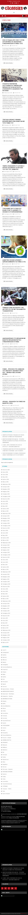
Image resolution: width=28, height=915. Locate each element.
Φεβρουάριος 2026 (6, 484)
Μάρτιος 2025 (5, 511)
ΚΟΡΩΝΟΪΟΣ (5, 742)
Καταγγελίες (5, 732)
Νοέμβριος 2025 (6, 491)
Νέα (3, 752)
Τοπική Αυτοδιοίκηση (7, 783)
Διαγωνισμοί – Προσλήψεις (8, 693)
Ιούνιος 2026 (5, 474)
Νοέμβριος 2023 (6, 550)
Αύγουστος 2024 (6, 528)
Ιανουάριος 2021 (6, 632)
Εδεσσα (4, 708)
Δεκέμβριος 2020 (6, 635)
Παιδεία (4, 757)
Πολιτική (4, 766)
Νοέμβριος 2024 (6, 520)
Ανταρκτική (5, 669)
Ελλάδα (4, 710)
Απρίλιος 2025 (6, 508)
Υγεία (4, 791)
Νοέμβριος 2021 (6, 608)
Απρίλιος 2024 (6, 537)
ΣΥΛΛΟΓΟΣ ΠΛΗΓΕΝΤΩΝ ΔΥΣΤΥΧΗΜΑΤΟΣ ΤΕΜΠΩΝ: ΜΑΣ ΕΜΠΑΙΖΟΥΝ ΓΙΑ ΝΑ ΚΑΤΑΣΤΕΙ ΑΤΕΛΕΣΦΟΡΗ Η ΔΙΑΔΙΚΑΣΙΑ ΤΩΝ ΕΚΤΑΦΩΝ (12, 87)
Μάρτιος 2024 (5, 540)
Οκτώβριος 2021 (6, 610)
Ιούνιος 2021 (5, 620)
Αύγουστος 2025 (6, 498)
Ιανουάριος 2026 (6, 486)
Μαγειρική (5, 744)
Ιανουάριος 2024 (6, 545)
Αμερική (4, 662)
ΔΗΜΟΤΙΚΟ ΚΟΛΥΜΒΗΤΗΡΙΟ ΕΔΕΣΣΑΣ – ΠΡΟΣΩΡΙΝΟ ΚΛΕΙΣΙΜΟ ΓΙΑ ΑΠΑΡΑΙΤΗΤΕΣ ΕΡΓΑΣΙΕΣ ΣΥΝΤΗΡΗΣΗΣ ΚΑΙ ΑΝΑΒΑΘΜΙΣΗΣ (14, 441)
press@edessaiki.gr (6, 810)
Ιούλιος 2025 (5, 501)
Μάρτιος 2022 (5, 598)
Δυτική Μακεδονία (6, 706)
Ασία (4, 679)
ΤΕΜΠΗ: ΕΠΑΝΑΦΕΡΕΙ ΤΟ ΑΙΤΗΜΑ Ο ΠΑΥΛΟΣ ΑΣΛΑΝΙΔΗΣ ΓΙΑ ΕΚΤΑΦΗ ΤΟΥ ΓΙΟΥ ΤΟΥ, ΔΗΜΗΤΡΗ (13, 167)
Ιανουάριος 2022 (6, 603)
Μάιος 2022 (5, 593)
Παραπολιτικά (5, 759)
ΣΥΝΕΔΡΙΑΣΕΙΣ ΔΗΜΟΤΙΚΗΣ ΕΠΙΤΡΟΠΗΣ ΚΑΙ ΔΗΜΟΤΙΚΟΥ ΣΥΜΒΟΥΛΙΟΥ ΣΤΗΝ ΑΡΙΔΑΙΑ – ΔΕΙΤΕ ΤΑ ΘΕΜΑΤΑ (14, 450)
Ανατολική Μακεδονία (7, 667)
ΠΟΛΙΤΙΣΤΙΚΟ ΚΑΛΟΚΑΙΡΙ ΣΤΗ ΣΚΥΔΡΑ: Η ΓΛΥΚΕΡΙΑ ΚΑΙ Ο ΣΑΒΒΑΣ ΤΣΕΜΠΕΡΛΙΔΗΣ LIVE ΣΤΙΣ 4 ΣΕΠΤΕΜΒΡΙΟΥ (14, 454)
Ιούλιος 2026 (5, 472)
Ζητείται (4, 727)
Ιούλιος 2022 (5, 588)
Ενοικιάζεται (5, 713)
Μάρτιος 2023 (5, 569)
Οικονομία (5, 754)
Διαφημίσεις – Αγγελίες (8, 696)
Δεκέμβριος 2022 (6, 576)
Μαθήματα (5, 747)
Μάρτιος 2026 (5, 481)
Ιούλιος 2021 (5, 618)
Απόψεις (4, 672)
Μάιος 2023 (5, 564)
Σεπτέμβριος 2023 (6, 554)
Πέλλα (4, 761)
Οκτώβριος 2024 (6, 523)
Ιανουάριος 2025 (6, 515)
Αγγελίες (4, 654)
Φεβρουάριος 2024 (6, 542)
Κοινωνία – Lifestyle (7, 737)
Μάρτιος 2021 (5, 627)
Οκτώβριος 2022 (6, 581)
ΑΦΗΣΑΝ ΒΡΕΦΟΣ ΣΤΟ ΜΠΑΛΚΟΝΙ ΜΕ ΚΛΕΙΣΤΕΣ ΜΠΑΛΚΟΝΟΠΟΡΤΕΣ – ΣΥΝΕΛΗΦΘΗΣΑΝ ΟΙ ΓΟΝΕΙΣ (13, 340)
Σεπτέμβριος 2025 (6, 496)
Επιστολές (5, 718)
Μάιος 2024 (5, 535)
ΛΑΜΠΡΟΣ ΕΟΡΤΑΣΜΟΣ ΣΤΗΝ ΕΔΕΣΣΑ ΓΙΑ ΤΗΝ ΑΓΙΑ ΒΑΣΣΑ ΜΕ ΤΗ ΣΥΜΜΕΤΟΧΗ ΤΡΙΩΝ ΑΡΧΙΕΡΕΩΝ (13, 435)
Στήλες (4, 779)
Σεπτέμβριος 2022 (6, 584)
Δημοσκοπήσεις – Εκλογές (8, 689)
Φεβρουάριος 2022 (6, 601)
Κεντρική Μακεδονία (7, 735)
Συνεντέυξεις (5, 781)
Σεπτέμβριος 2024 (6, 525)
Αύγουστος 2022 (6, 586)
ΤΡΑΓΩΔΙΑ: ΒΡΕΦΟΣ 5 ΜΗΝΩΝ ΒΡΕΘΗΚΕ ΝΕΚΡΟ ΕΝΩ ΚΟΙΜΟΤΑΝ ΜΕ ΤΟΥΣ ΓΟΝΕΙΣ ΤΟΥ (13, 121)
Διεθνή (4, 703)
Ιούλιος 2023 (5, 559)
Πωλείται (5, 774)
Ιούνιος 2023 (5, 562)
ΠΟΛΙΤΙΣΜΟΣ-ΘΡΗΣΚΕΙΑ (7, 771)
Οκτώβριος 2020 (6, 640)
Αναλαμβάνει (5, 664)
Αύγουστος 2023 (6, 557)
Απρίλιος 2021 (6, 625)
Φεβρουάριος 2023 (6, 571)
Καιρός (4, 730)
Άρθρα (4, 674)
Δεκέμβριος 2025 (6, 489)
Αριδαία (4, 676)
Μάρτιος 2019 (5, 642)
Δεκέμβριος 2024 (6, 518)
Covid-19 (4, 650)
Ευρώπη (4, 723)
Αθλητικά (5, 659)
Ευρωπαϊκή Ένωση (6, 720)
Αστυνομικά (5, 681)
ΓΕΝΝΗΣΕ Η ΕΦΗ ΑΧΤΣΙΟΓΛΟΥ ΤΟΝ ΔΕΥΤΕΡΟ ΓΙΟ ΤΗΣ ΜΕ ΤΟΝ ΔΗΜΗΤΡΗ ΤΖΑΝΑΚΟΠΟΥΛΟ (13, 309)
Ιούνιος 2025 (5, 503)
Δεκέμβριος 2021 (6, 605)
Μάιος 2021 (5, 623)
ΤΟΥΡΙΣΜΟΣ (5, 786)
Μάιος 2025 (5, 506)
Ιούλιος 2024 (5, 530)
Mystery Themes (24, 913)
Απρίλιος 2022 (6, 596)
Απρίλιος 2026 (6, 479)
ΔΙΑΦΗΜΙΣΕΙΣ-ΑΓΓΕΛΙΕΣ (7, 698)
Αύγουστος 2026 (6, 469)
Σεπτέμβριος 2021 (6, 613)
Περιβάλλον (5, 764)
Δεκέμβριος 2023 (6, 547)
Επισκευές (5, 715)
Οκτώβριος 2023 (6, 552)
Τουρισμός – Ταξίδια (7, 788)
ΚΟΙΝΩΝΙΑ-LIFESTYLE (7, 740)
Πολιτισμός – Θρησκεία (8, 769)
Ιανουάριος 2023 (6, 574)
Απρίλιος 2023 (6, 567)
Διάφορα (4, 701)
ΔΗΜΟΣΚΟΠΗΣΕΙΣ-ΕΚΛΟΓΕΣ (8, 691)
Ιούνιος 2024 (5, 532)
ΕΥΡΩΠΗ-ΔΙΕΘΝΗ (6, 725)
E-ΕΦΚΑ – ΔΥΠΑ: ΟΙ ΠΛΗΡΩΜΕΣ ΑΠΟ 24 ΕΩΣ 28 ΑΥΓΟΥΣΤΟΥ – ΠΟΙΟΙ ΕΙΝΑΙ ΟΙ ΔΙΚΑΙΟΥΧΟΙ (12, 445)
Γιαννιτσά (5, 686)
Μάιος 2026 (5, 477)
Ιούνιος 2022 (5, 591)
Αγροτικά (5, 657)
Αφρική (4, 684)
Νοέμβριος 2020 (6, 637)
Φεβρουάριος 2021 (6, 630)
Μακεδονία (5, 749)
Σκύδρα (4, 776)
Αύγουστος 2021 (6, 615)
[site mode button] (23, 15)
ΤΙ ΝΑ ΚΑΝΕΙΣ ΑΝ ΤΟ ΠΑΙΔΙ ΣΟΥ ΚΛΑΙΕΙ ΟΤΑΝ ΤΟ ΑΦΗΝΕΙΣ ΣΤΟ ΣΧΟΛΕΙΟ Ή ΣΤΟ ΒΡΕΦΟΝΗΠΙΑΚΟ (12, 210)
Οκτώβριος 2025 (6, 494)
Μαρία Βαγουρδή (15, 405)
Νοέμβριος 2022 (6, 579)
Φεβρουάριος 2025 (6, 513)
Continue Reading (8, 63)
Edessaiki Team (14, 45)
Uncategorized (6, 652)
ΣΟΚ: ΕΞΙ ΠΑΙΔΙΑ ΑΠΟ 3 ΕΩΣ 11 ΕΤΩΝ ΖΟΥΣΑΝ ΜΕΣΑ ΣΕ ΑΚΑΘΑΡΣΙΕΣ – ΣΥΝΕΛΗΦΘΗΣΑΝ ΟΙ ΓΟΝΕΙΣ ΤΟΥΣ (13, 41)
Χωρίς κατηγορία (6, 793)
